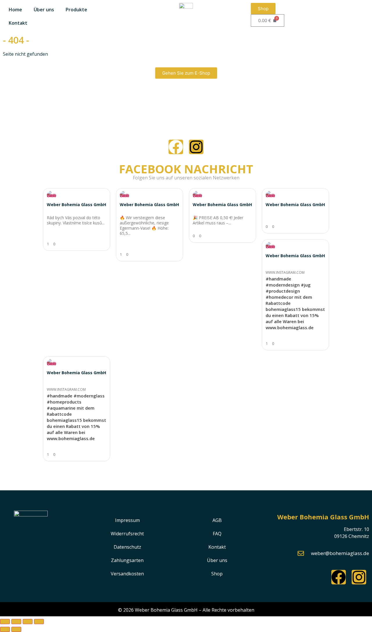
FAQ (217, 533)
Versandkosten (127, 573)
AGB (217, 520)
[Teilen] (28, 621)
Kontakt (18, 23)
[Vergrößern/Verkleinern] (5, 621)
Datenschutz (127, 547)
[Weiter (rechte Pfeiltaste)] (16, 629)
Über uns (44, 9)
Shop (217, 573)
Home (15, 9)
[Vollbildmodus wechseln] (16, 621)
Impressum (127, 520)
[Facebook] (176, 147)
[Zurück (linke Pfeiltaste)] (5, 629)
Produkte (76, 9)
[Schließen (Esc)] (39, 621)
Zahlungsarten (127, 560)
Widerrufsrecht (127, 533)
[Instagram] (196, 147)
